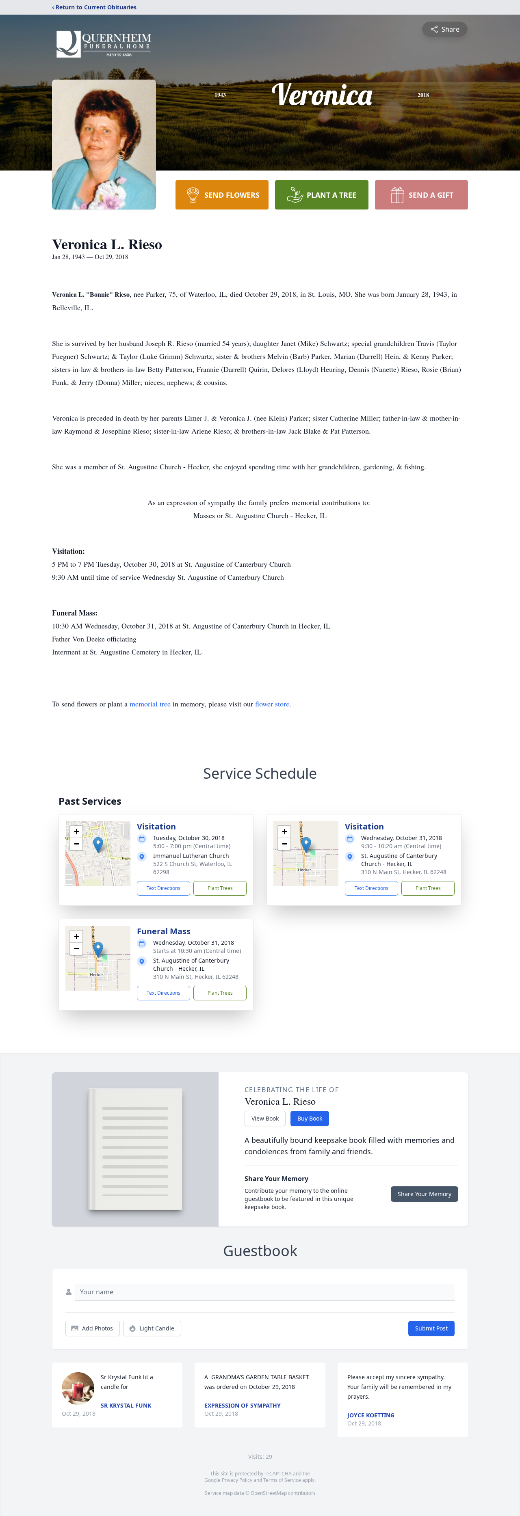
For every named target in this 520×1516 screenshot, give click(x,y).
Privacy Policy (237, 1480)
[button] (98, 845)
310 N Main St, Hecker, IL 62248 (403, 872)
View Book (265, 1118)
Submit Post (431, 1328)
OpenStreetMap (269, 1493)
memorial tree (150, 703)
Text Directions (163, 888)
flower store (272, 703)
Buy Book (309, 1118)
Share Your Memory (424, 1194)
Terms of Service (282, 1480)
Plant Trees (220, 888)
